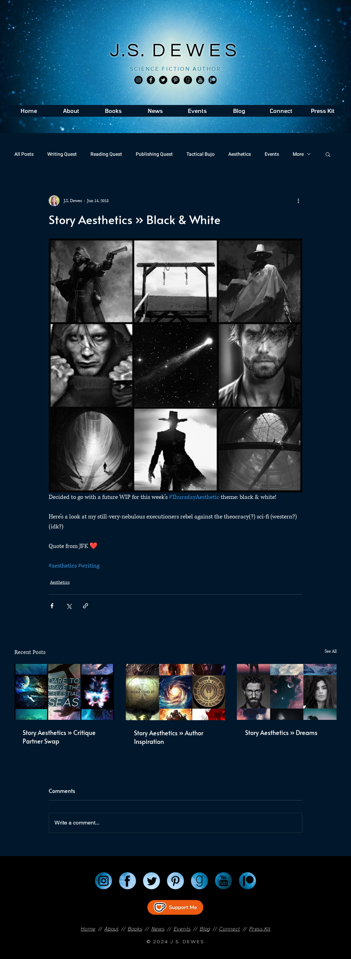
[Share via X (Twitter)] (68, 606)
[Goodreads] (188, 80)
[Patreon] (247, 880)
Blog (204, 929)
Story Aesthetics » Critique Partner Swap (59, 736)
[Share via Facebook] (52, 606)
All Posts (24, 154)
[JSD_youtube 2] (200, 80)
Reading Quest (106, 154)
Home (88, 929)
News (158, 929)
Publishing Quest (154, 154)
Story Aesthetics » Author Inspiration (168, 737)
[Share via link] (85, 606)
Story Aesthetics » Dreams (281, 732)
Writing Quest (62, 154)
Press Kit (259, 929)
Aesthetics (239, 154)
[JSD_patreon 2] (212, 80)
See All (331, 651)
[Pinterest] (175, 80)
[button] (328, 154)
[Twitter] (163, 80)
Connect (229, 929)
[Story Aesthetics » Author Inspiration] (176, 692)
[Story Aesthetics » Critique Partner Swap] (64, 692)
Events (272, 154)
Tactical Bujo (200, 154)
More (298, 154)
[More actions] (298, 201)
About (111, 929)
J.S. (131, 50)
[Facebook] (151, 80)
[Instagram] (138, 80)
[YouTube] (223, 880)
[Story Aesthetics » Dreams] (287, 692)
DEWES (196, 50)
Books (135, 929)
